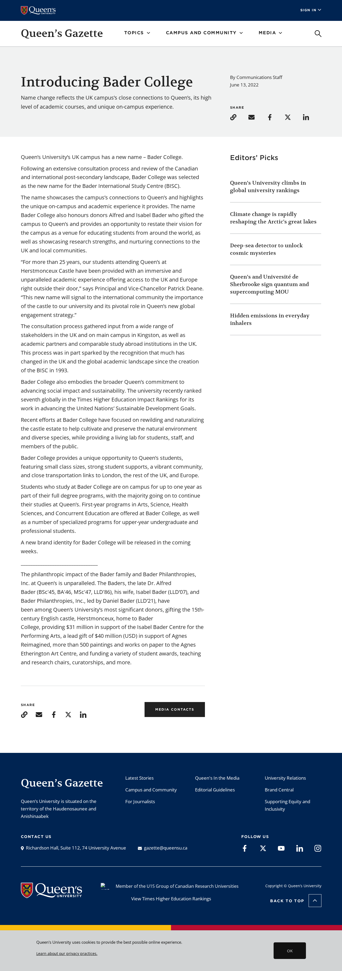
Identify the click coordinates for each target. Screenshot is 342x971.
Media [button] (267, 32)
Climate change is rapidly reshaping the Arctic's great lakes (274, 218)
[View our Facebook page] (244, 848)
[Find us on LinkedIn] (299, 848)
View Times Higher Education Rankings (171, 899)
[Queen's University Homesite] (51, 895)
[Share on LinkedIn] (311, 117)
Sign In (308, 10)
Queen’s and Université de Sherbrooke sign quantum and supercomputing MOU (269, 284)
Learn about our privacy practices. (67, 953)
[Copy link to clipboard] (238, 117)
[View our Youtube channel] (281, 848)
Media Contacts (174, 709)
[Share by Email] (256, 117)
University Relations (285, 778)
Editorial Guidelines (215, 790)
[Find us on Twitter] (263, 848)
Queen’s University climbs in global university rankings (268, 187)
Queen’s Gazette (62, 33)
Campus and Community (151, 790)
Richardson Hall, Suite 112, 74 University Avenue (76, 848)
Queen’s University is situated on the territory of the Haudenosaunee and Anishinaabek (58, 808)
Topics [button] (134, 32)
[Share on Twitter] (293, 117)
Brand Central (279, 790)
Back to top (287, 901)
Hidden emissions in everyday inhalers (269, 319)
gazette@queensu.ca (165, 848)
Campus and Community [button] (201, 32)
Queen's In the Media (217, 778)
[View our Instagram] (317, 848)
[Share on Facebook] (274, 117)
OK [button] (290, 950)
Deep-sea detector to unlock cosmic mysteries (266, 249)
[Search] (318, 33)
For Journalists (140, 801)
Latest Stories (139, 778)
